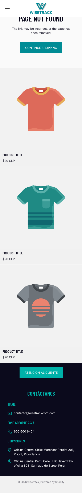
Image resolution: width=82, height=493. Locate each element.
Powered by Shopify (52, 482)
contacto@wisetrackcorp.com (34, 413)
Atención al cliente (41, 372)
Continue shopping (41, 48)
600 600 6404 (24, 431)
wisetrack (33, 482)
